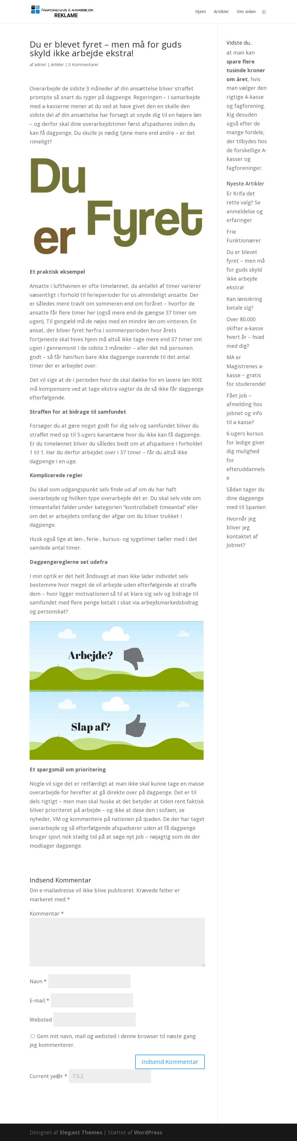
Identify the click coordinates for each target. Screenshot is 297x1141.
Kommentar (47, 913)
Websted (41, 1019)
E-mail (39, 1000)
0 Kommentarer (83, 64)
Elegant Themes (81, 1132)
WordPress (148, 1132)
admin (40, 64)
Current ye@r (48, 1076)
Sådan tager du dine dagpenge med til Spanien (246, 498)
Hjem (200, 12)
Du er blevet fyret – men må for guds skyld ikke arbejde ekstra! (246, 269)
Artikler (221, 12)
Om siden (246, 12)
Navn (38, 981)
